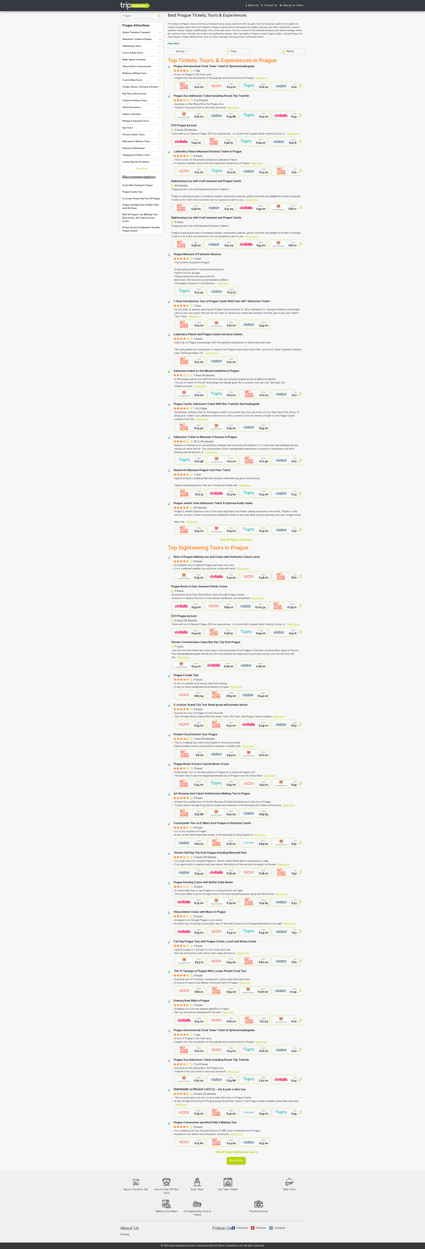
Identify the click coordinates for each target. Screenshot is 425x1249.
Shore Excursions (131, 107)
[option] (189, 85)
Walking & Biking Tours (134, 73)
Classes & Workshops (133, 148)
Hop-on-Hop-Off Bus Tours (166, 1191)
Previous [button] (177, 85)
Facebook (242, 1228)
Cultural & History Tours (134, 100)
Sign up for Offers (292, 5)
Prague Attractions (135, 25)
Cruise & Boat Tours (132, 53)
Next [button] (299, 85)
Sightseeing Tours (131, 46)
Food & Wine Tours (132, 80)
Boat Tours (197, 1190)
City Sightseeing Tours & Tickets (197, 1213)
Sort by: (180, 52)
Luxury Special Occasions (135, 162)
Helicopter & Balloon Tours (136, 141)
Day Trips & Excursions (134, 93)
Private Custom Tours (133, 134)
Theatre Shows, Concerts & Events (140, 87)
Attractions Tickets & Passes (137, 39)
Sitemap (124, 1235)
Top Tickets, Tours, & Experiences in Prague (222, 60)
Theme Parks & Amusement (136, 66)
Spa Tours (127, 127)
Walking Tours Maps (166, 1211)
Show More (141, 168)
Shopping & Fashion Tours (136, 155)
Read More (173, 44)
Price (234, 52)
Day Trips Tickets (228, 1190)
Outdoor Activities (131, 114)
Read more (261, 78)
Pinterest (261, 1228)
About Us (252, 5)
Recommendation (139, 177)
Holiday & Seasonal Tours (135, 121)
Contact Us (270, 5)
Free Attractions (259, 1211)
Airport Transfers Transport (136, 32)
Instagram (279, 1228)
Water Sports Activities (134, 59)
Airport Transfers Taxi (136, 1190)
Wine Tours (289, 1190)
